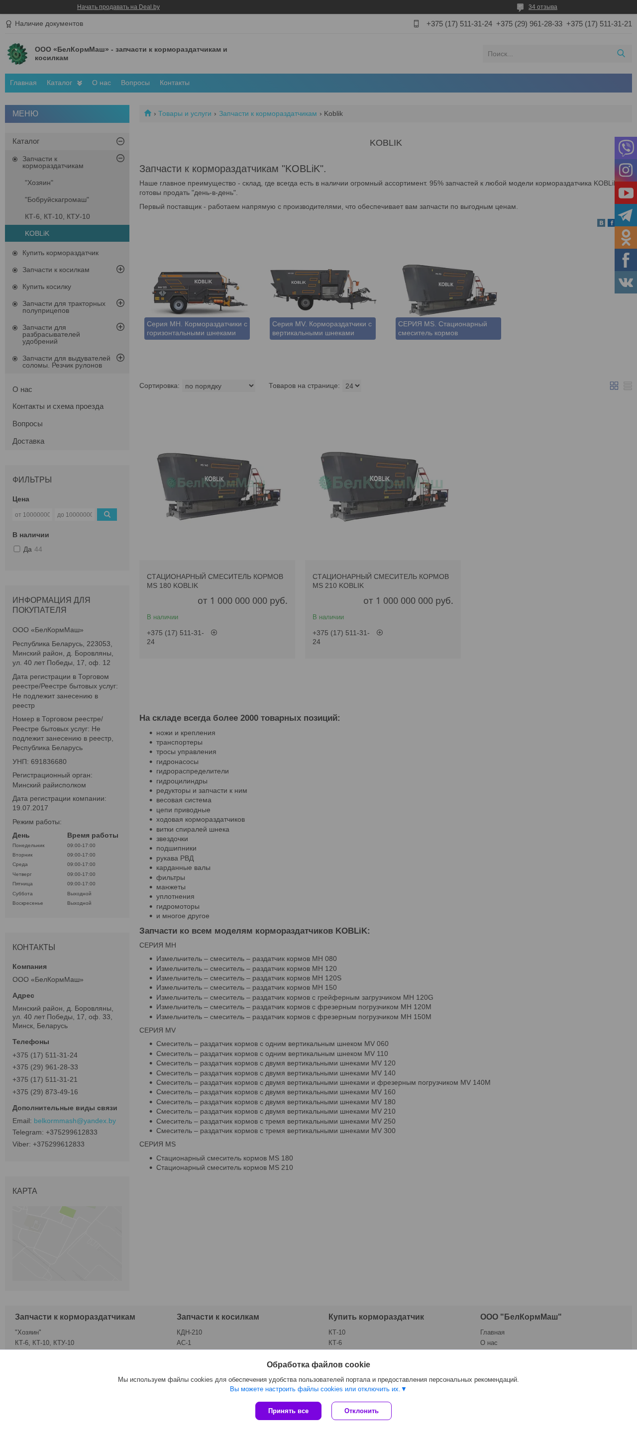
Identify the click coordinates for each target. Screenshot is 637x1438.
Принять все (288, 1411)
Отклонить (361, 1411)
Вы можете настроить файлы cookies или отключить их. (315, 1389)
